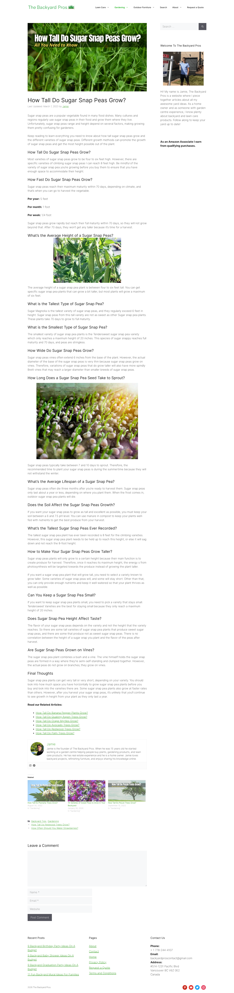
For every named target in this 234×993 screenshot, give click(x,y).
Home (93, 956)
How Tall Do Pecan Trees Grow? (122, 803)
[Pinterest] (34, 765)
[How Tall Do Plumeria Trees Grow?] (46, 790)
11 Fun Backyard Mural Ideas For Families (53, 974)
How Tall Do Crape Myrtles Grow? (57, 721)
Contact (94, 951)
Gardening (120, 7)
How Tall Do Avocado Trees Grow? (57, 725)
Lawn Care (100, 7)
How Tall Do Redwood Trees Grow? (58, 729)
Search (163, 7)
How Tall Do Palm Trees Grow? (55, 733)
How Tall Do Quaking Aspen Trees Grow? (61, 716)
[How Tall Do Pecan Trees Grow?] (127, 790)
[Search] (202, 26)
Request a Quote (195, 7)
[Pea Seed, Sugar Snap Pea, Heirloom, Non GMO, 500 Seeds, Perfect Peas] (87, 260)
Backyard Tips (38, 821)
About (175, 7)
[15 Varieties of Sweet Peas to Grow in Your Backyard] (86, 790)
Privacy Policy (97, 962)
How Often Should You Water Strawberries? (54, 828)
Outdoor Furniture (142, 7)
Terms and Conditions (102, 973)
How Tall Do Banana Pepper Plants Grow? (62, 712)
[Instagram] (30, 765)
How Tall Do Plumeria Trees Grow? (43, 803)
